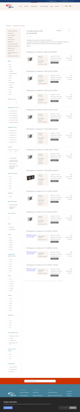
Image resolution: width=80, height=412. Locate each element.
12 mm (10, 261)
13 (48, 280)
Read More (72, 407)
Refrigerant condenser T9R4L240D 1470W (42, 110)
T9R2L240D (40, 81)
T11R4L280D (40, 139)
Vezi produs (54, 62)
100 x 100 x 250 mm (13, 110)
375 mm (11, 249)
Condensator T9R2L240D (42, 83)
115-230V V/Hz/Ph (13, 367)
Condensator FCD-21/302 (42, 239)
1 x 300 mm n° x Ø (12, 137)
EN (71, 6)
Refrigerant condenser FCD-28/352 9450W (42, 248)
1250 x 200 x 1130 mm (13, 120)
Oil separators (10, 33)
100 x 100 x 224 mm (13, 113)
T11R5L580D (40, 180)
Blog (51, 6)
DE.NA (10, 75)
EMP (10, 80)
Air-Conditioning (44, 6)
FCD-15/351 (40, 222)
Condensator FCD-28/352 (42, 256)
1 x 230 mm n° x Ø (12, 133)
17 (57, 280)
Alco (10, 64)
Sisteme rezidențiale (24, 392)
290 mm (11, 244)
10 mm (10, 259)
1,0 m (10, 356)
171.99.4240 (40, 115)
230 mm (11, 240)
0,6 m (10, 354)
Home (20, 6)
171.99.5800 (40, 176)
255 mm (11, 242)
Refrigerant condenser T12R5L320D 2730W (42, 150)
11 (43, 280)
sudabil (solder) (12, 229)
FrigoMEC (11, 87)
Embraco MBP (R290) (52, 392)
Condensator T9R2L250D (42, 64)
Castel (10, 68)
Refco (10, 94)
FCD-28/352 (40, 254)
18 (59, 280)
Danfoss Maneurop (13, 73)
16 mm (10, 263)
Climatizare (69, 393)
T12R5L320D (40, 160)
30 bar (10, 196)
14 (50, 280)
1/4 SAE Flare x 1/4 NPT (14, 336)
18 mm (10, 266)
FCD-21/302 (40, 237)
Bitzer (10, 66)
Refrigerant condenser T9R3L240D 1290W (42, 90)
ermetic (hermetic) (13, 163)
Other (10, 91)
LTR (10, 89)
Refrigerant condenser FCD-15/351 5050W (41, 212)
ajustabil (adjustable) (13, 204)
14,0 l (10, 179)
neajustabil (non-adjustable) (12, 208)
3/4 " (10, 327)
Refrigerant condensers (12, 30)
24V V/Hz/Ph (11, 371)
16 (55, 280)
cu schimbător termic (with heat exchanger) (13, 161)
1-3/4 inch (11, 283)
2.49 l (10, 183)
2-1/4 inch (11, 288)
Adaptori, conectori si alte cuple (55, 395)
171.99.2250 (40, 58)
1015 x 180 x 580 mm (13, 115)
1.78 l (10, 176)
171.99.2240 (40, 77)
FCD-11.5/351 (40, 201)
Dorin (10, 78)
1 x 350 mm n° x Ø (12, 139)
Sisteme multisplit (24, 395)
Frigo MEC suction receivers (13, 46)
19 (61, 280)
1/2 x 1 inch (11, 285)
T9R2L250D (40, 62)
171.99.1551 (40, 197)
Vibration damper (11, 48)
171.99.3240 (40, 96)
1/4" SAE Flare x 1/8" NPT (13, 343)
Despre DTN (69, 391)
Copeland (11, 71)
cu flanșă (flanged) (13, 158)
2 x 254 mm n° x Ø (12, 142)
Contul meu (71, 1)
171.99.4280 (40, 135)
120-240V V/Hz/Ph (13, 369)
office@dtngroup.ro (53, 1)
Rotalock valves (11, 50)
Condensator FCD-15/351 (42, 224)
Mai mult (28, 46)
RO (68, 6)
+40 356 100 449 (65, 1)
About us (26, 6)
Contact (57, 6)
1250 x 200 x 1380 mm (13, 122)
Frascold (10, 85)
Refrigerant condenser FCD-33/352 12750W (42, 265)
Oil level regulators (11, 35)
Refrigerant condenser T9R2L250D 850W (41, 52)
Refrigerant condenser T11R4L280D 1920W (42, 129)
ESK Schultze (11, 82)
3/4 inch (10, 290)
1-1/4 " (10, 320)
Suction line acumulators (13, 44)
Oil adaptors (10, 37)
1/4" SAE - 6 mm (12, 340)
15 (52, 280)
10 (41, 280)
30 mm (10, 237)
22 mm (10, 268)
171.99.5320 (40, 155)
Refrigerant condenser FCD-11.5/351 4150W (42, 191)
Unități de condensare (37, 395)
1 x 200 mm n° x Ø (12, 130)
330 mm (11, 247)
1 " (9, 318)
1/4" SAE (11, 338)
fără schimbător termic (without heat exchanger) (13, 167)
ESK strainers (10, 41)
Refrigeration (34, 6)
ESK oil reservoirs (11, 39)
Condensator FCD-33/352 (42, 273)
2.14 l (10, 181)
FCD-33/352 (40, 271)
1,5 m (10, 358)
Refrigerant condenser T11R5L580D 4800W (42, 170)
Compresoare (36, 392)
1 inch (10, 279)
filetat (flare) (11, 227)
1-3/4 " (10, 323)
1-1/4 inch (11, 281)
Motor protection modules (13, 56)
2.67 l (10, 185)
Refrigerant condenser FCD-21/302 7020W (42, 231)
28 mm (10, 270)
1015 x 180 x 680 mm (13, 117)
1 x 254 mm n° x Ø (12, 135)
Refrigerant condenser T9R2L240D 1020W (42, 71)
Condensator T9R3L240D (42, 102)
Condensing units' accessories (18, 25)
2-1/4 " (10, 325)
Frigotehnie (69, 395)
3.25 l (10, 188)
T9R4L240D (40, 120)
